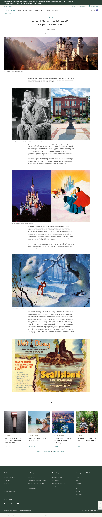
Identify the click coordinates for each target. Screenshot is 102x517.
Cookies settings (32, 488)
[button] (93, 514)
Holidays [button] (24, 10)
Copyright (6, 510)
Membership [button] (55, 10)
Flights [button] (19, 10)
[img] (97, 1)
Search (73, 6)
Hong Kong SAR (89, 510)
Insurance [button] (37, 10)
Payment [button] (48, 10)
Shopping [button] (30, 10)
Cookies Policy (61, 514)
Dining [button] (42, 10)
